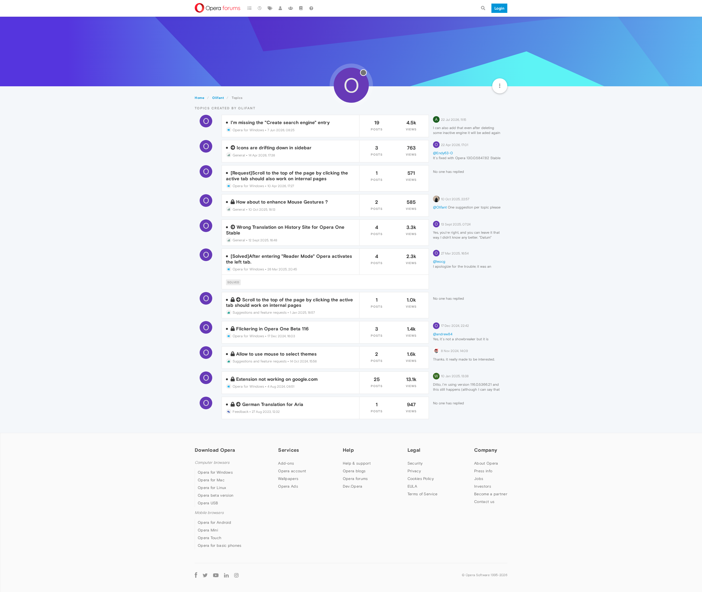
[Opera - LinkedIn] (226, 575)
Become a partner (490, 494)
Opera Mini (208, 530)
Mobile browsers (209, 512)
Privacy (414, 471)
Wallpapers (288, 478)
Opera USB (208, 503)
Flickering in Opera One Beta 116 (272, 328)
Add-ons (286, 463)
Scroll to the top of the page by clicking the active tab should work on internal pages (289, 302)
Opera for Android (214, 522)
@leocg (439, 261)
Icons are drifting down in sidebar (274, 147)
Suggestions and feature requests (259, 312)
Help (348, 450)
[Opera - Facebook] (196, 574)
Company (485, 450)
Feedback (239, 412)
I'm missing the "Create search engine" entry (280, 122)
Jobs (478, 478)
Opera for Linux (212, 487)
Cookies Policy (420, 478)
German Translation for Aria (272, 404)
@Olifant (440, 207)
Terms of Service (422, 494)
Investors (482, 486)
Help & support (357, 463)
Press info (483, 471)
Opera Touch (209, 538)
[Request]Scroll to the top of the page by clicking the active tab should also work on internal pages (287, 175)
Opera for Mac (211, 480)
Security (415, 463)
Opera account (292, 471)
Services (288, 450)
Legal (414, 450)
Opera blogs (354, 471)
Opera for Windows (247, 130)
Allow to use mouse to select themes (276, 354)
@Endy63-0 (443, 153)
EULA (412, 486)
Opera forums (355, 478)
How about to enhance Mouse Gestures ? (282, 202)
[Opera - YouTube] (215, 575)
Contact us (484, 501)
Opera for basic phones (220, 545)
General (238, 155)
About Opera (486, 463)
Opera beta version (215, 495)
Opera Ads (288, 486)
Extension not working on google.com (277, 379)
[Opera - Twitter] (205, 575)
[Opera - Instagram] (236, 575)
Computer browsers (212, 462)
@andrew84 (442, 334)
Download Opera (215, 450)
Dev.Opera (353, 486)
